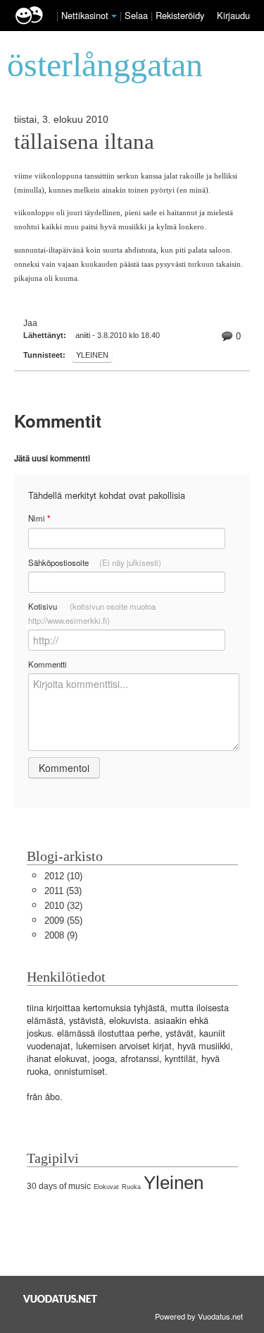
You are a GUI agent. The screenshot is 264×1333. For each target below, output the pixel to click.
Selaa (138, 15)
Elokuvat (106, 1186)
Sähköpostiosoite (94, 562)
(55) (63, 920)
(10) (63, 876)
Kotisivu (92, 613)
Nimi (39, 518)
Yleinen (92, 355)
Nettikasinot (84, 15)
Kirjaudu (233, 15)
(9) (60, 935)
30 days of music (59, 1186)
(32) (63, 905)
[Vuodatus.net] (60, 1298)
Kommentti (47, 664)
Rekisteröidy (180, 15)
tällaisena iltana (84, 142)
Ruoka (131, 1186)
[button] (114, 16)
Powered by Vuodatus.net (199, 1316)
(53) (63, 891)
